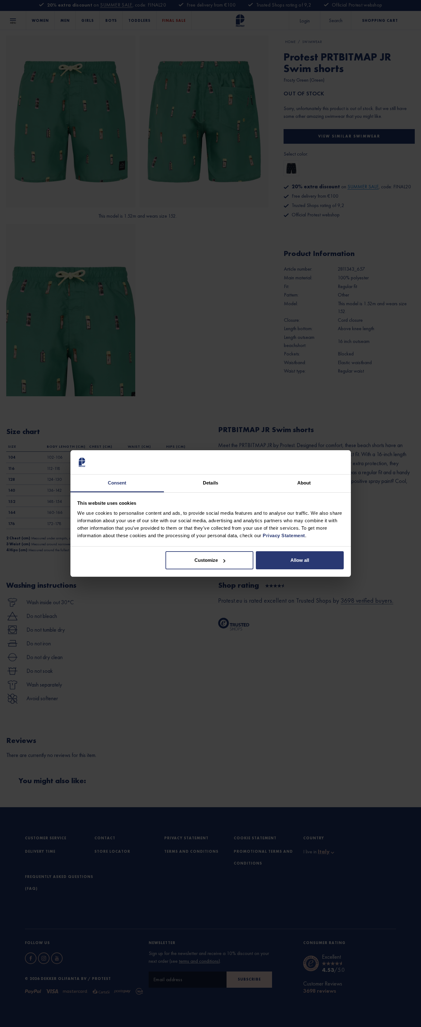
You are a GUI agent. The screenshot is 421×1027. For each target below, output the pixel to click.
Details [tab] (210, 482)
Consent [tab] (117, 482)
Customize (206, 560)
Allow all (299, 560)
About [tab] (304, 482)
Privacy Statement (284, 535)
